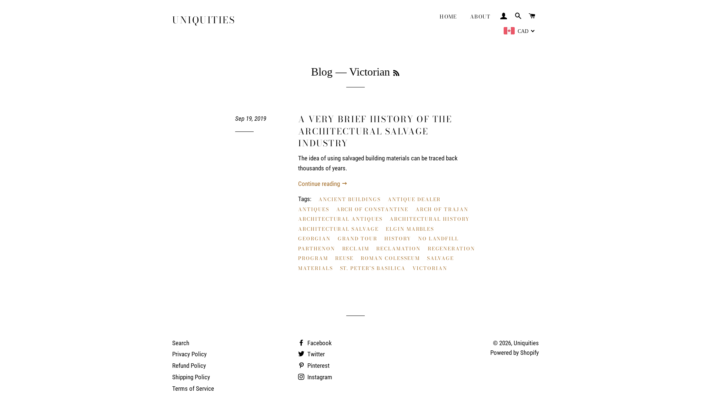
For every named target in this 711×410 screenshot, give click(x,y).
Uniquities (203, 20)
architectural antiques (340, 219)
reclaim (356, 248)
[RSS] (396, 73)
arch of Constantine (372, 209)
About (480, 17)
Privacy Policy (189, 354)
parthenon (316, 248)
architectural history (430, 219)
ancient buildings (349, 199)
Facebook (319, 343)
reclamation (398, 248)
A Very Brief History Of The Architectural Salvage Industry (375, 131)
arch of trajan (441, 209)
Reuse (344, 258)
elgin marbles (410, 229)
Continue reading (319, 183)
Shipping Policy (191, 377)
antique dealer (414, 199)
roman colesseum (390, 258)
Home (448, 17)
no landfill (438, 238)
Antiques (313, 209)
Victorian (430, 268)
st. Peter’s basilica (372, 268)
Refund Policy (189, 365)
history (397, 238)
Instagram (319, 377)
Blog (322, 72)
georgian (314, 238)
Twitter (315, 354)
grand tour (358, 238)
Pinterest (318, 365)
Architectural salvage (338, 229)
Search (180, 343)
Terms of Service (193, 388)
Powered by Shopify (514, 352)
